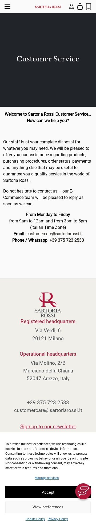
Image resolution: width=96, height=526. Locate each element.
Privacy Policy (58, 519)
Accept (48, 492)
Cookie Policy (35, 519)
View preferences (48, 507)
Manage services (47, 478)
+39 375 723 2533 (67, 240)
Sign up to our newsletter (48, 426)
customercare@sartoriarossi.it (54, 233)
